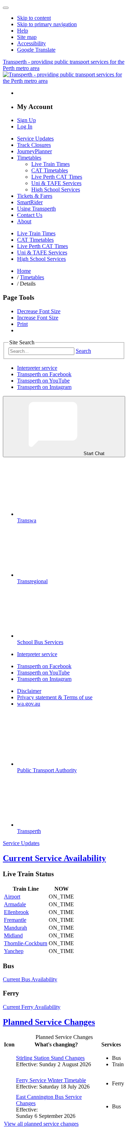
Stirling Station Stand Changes (50, 1058)
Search (83, 351)
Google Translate (36, 50)
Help (22, 31)
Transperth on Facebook (44, 374)
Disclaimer (29, 691)
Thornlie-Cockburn (25, 943)
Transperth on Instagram (44, 387)
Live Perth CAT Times (56, 177)
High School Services (55, 189)
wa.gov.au (28, 704)
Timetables (29, 158)
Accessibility (31, 43)
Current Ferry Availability (31, 1007)
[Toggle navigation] (6, 8)
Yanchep (13, 951)
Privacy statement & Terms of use (54, 697)
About (24, 221)
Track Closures (34, 145)
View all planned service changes (41, 1124)
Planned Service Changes (49, 1022)
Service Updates (35, 139)
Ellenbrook (16, 912)
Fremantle (15, 920)
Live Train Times (50, 164)
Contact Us (29, 215)
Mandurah (15, 928)
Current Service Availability (54, 858)
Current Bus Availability (30, 979)
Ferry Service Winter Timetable (51, 1080)
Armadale (15, 904)
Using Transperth (36, 209)
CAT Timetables (49, 170)
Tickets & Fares (34, 196)
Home (24, 271)
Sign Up (26, 120)
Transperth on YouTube (43, 381)
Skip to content (34, 18)
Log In (24, 127)
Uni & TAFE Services (56, 183)
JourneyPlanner (34, 151)
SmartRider (30, 202)
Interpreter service (37, 368)
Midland (13, 935)
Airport (12, 897)
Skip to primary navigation (47, 24)
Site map (27, 37)
